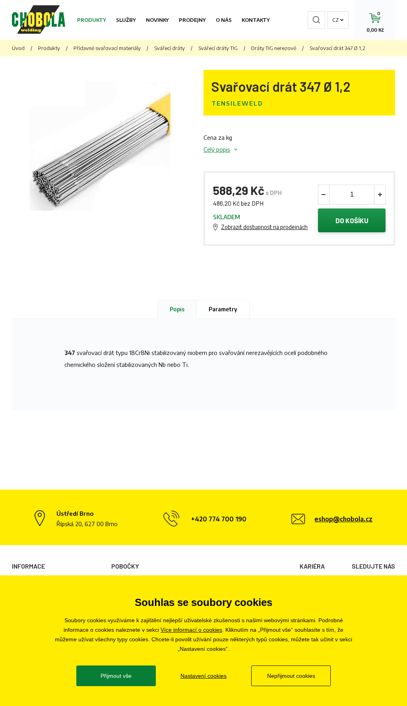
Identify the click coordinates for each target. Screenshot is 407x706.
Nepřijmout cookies (291, 676)
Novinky (157, 20)
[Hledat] (316, 20)
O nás (224, 20)
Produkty (91, 20)
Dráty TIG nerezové (273, 48)
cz (335, 20)
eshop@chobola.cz (343, 519)
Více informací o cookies (191, 630)
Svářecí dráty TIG (218, 48)
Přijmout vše (116, 676)
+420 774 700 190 (218, 519)
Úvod (18, 48)
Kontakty (256, 20)
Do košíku (351, 220)
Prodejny (192, 20)
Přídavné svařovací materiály (107, 48)
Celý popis (217, 149)
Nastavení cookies (203, 676)
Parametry (223, 309)
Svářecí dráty (169, 48)
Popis (177, 309)
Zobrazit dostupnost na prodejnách (264, 227)
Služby (126, 20)
